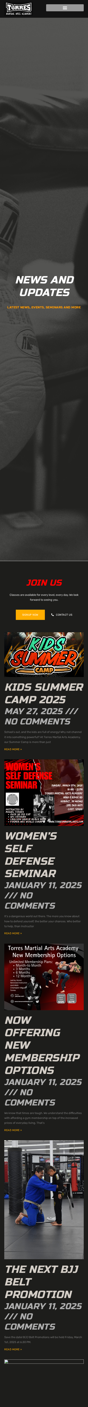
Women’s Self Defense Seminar (30, 855)
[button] (65, 7)
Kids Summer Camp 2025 (43, 693)
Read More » (13, 749)
